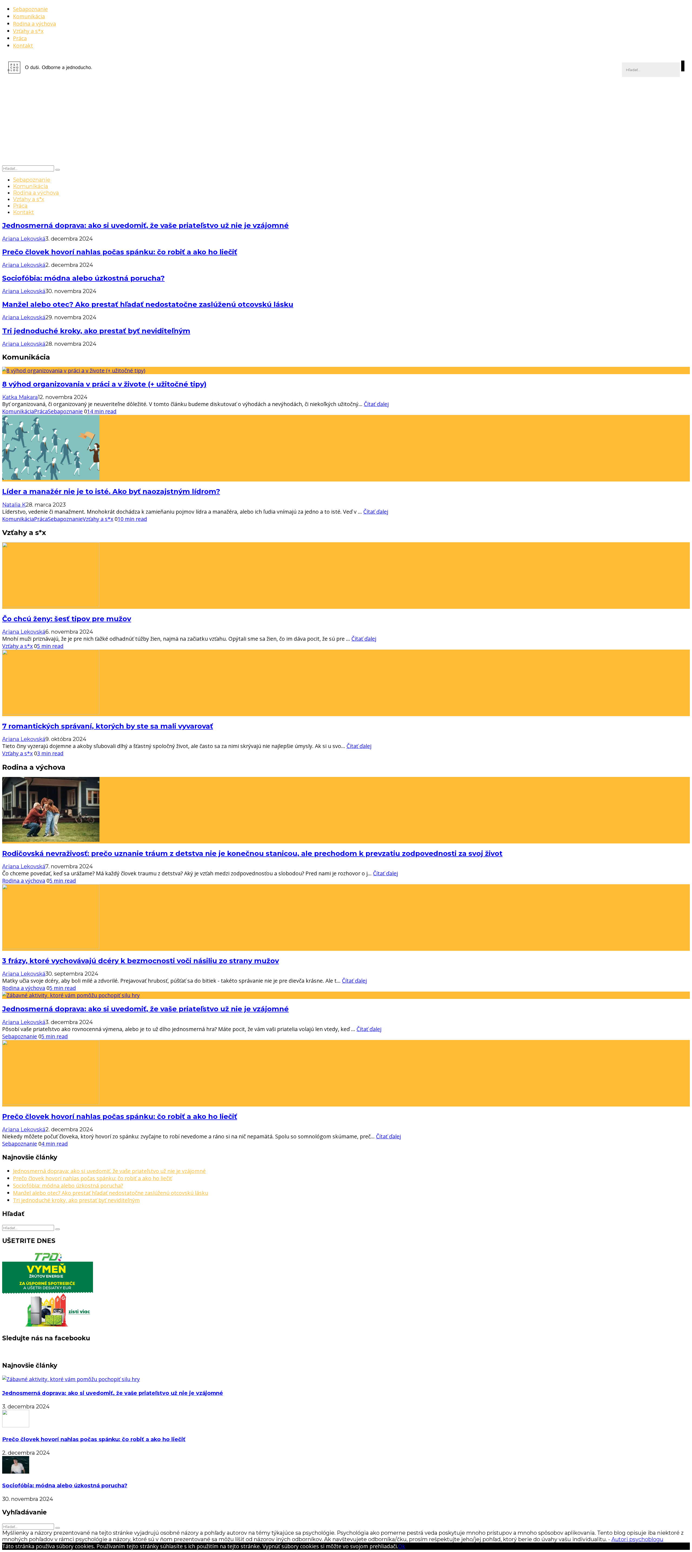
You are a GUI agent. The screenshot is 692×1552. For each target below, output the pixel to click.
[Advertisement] (346, 124)
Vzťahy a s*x (28, 31)
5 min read (50, 646)
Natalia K (14, 504)
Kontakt (23, 45)
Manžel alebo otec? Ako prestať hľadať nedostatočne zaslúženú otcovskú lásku (147, 304)
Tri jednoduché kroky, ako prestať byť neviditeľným (96, 331)
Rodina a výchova (34, 23)
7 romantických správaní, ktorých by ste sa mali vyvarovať (107, 726)
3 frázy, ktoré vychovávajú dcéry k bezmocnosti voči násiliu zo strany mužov (140, 960)
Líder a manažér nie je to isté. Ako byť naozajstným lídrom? (111, 491)
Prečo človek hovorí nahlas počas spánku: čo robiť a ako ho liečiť (119, 252)
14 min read (102, 411)
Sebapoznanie (30, 9)
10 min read (132, 519)
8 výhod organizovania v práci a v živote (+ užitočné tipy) (104, 384)
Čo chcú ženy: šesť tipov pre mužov (66, 618)
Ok (401, 1546)
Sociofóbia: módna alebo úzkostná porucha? (83, 278)
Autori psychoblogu (637, 1539)
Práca (20, 38)
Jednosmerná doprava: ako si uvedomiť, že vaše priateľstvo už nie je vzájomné (145, 225)
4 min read (54, 1143)
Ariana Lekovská (23, 238)
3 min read (50, 753)
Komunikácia (29, 16)
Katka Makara (20, 397)
